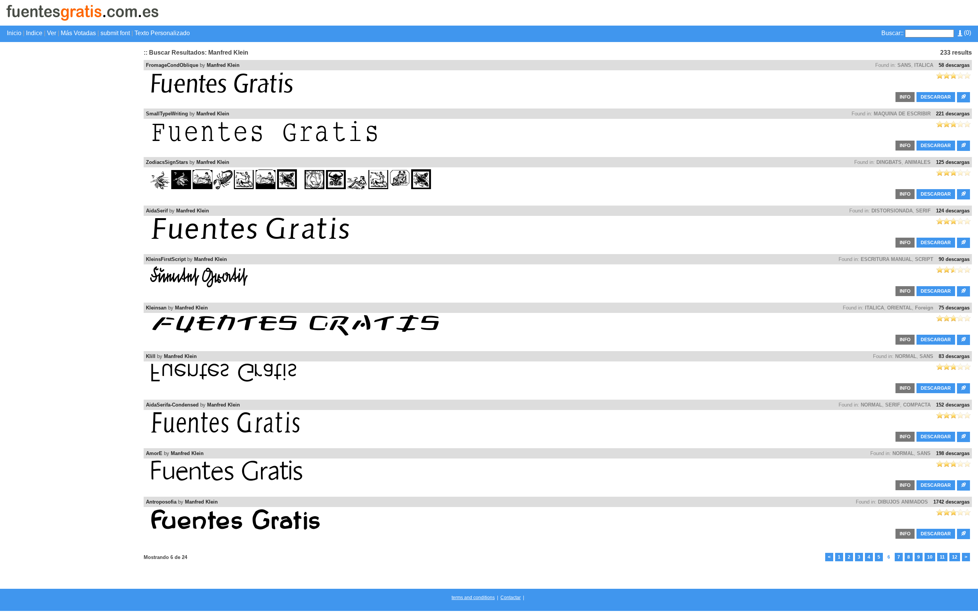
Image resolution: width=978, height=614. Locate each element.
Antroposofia (161, 502)
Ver (51, 33)
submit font (115, 33)
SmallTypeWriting (167, 114)
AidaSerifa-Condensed (172, 405)
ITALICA (923, 65)
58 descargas (954, 65)
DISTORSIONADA (892, 211)
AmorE (154, 453)
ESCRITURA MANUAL (886, 259)
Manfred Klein (223, 65)
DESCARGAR (936, 97)
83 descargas (954, 356)
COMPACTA (917, 405)
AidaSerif (157, 211)
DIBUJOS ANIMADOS (903, 502)
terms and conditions (473, 597)
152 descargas (953, 405)
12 (954, 557)
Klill (150, 356)
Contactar (510, 597)
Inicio (14, 33)
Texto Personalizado (162, 33)
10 (930, 557)
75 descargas (954, 308)
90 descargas (954, 259)
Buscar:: (892, 33)
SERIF (923, 211)
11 (942, 557)
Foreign (924, 308)
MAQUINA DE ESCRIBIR (902, 114)
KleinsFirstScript (166, 259)
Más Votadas (78, 33)
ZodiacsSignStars (167, 162)
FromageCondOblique (172, 65)
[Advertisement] (882, 6)
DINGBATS (889, 162)
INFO (905, 97)
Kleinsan (156, 308)
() (966, 32)
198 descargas (953, 453)
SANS (904, 65)
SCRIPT (924, 259)
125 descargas (953, 162)
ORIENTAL (899, 308)
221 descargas (953, 114)
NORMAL (905, 356)
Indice (34, 33)
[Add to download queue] (963, 97)
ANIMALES (918, 162)
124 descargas (953, 211)
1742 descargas (951, 502)
